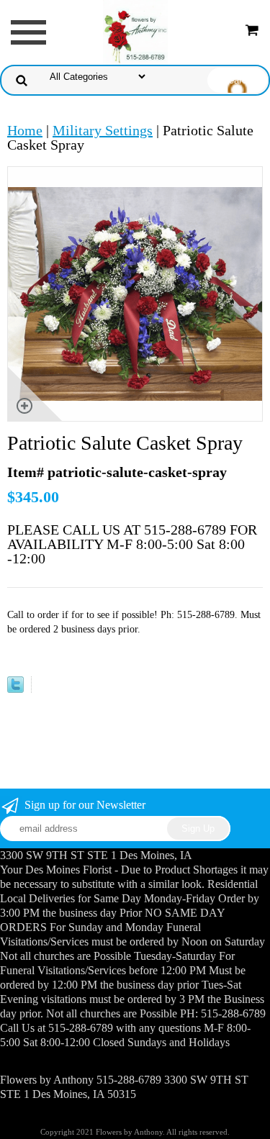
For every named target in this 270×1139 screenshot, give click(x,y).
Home (24, 130)
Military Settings (103, 130)
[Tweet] (15, 688)
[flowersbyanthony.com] (135, 31)
